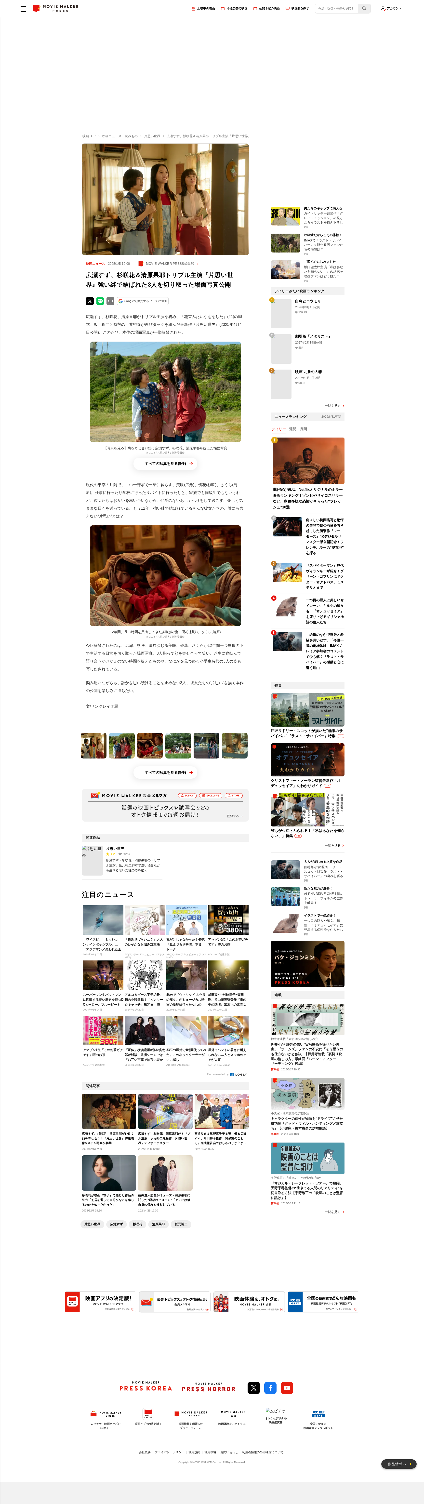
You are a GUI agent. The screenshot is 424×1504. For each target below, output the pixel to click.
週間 (292, 429)
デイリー (279, 429)
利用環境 (210, 1452)
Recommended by (218, 1074)
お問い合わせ (229, 1452)
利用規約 (194, 1452)
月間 (303, 429)
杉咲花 (137, 1224)
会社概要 (145, 1452)
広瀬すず (116, 1224)
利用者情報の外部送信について (262, 1452)
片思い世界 (205, 324)
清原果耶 (158, 1224)
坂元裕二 (181, 1224)
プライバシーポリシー (169, 1452)
